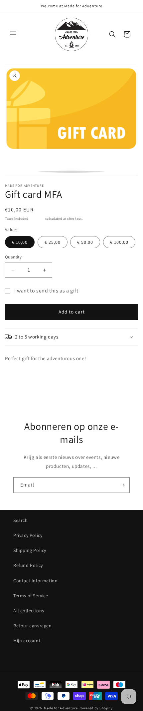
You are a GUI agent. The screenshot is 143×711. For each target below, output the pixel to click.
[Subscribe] (122, 485)
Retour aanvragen (32, 626)
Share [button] (18, 378)
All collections (28, 611)
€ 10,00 (20, 242)
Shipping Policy (29, 550)
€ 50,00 (85, 242)
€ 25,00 (53, 242)
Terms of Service (30, 596)
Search (20, 520)
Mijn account (27, 641)
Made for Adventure (61, 708)
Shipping (37, 218)
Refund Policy (28, 565)
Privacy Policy (27, 535)
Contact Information (35, 581)
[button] (13, 34)
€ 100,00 (119, 242)
